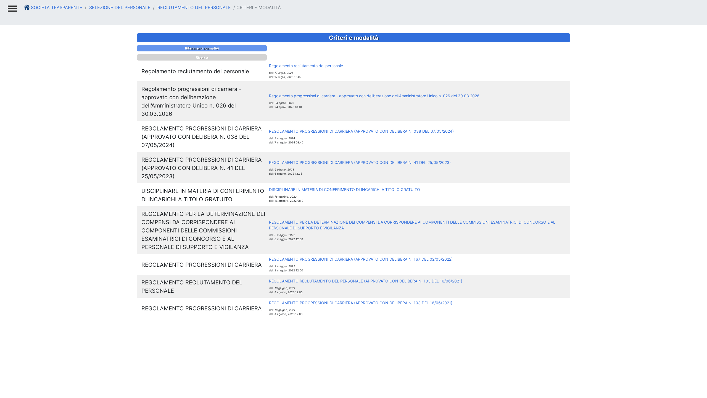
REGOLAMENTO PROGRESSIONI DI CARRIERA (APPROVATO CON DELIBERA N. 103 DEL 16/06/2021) (360, 302)
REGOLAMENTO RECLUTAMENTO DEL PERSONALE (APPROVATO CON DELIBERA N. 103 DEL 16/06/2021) (365, 281)
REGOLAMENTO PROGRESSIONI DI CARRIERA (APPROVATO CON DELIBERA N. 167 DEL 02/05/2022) (361, 259)
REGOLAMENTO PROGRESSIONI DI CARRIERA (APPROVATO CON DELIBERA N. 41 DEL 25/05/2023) (360, 162)
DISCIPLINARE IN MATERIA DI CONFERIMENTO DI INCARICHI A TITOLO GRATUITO (344, 189)
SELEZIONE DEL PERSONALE (119, 7)
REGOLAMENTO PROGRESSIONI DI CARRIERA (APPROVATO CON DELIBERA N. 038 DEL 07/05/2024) (361, 131)
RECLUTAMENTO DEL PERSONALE (193, 7)
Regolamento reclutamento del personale (306, 65)
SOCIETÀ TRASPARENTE (56, 7)
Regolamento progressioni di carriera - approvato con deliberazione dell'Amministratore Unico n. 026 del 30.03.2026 (374, 95)
